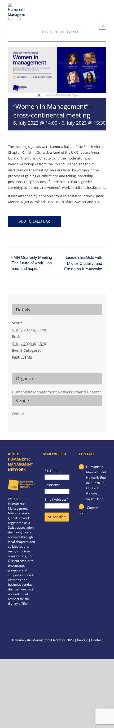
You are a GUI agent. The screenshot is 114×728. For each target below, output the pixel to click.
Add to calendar (34, 221)
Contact (97, 640)
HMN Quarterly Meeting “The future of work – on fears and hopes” (31, 262)
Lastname (52, 484)
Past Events (22, 357)
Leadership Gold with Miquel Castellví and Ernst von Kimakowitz (83, 262)
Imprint (82, 640)
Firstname (52, 470)
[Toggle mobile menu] (103, 9)
